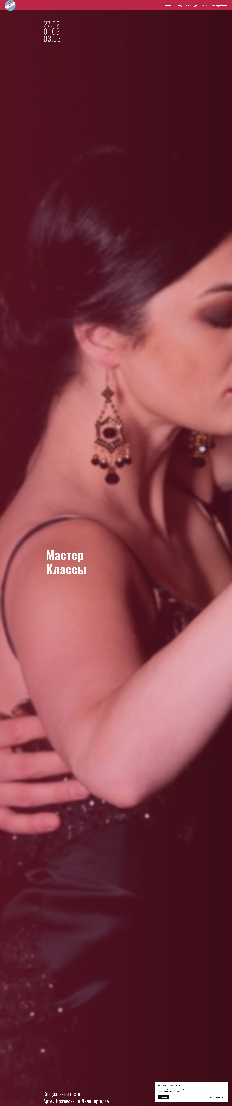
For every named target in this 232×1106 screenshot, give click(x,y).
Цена (205, 5)
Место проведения (219, 5)
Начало (168, 5)
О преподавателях (182, 5)
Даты (196, 5)
